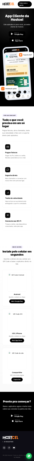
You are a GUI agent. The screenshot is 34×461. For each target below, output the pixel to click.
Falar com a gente (23, 4)
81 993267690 (8, 441)
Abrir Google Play (17, 301)
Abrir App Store (17, 340)
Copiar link (17, 379)
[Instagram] (4, 448)
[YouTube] (14, 448)
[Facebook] (9, 448)
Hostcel (18, 457)
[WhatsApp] (29, 456)
